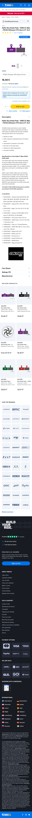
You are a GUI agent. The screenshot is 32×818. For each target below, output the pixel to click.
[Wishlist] (21, 5)
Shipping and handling (8, 611)
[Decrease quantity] (3, 107)
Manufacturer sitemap (8, 622)
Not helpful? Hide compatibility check (21, 101)
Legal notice (5, 575)
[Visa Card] (16, 646)
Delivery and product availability (10, 625)
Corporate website (7, 577)
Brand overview (7, 512)
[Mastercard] (6, 646)
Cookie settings (6, 590)
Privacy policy (6, 588)
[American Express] (25, 646)
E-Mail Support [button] (25, 111)
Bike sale (10, 13)
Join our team (5, 580)
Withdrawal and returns (8, 606)
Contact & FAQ (6, 604)
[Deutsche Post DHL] (6, 666)
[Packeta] (25, 674)
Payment (4, 614)
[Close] (28, 21)
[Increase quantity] (8, 107)
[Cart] (29, 5)
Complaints (5, 609)
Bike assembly (6, 630)
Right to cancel (6, 585)
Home (3, 17)
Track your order (6, 617)
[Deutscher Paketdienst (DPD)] (16, 666)
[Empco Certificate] (6, 687)
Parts (12, 17)
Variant (4, 71)
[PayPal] (6, 653)
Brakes (16, 17)
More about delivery (13, 775)
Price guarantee (6, 627)
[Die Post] (25, 666)
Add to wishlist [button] (13, 111)
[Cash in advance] (25, 653)
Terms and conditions (7, 583)
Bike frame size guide (8, 619)
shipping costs (5, 734)
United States (5, 89)
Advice (4, 632)
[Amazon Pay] (16, 653)
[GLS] (6, 674)
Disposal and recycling (8, 593)
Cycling (8, 17)
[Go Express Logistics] (16, 674)
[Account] (25, 5)
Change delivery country (20, 748)
